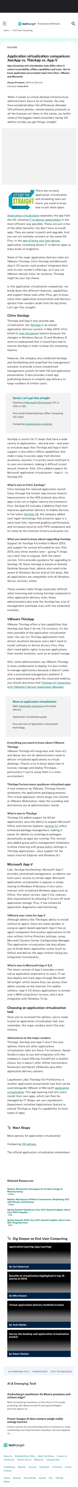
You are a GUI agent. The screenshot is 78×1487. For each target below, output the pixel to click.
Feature (12, 47)
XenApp (35, 324)
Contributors (9, 1467)
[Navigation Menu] (4, 23)
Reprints (22, 1467)
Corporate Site (52, 1460)
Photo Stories (30, 1478)
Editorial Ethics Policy (25, 1456)
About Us (8, 1456)
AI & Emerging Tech (18, 1371)
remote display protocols (38, 424)
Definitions (44, 1467)
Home (6, 30)
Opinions (17, 1478)
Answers (32, 1467)
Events (68, 1467)
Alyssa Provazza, (16, 82)
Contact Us (62, 1456)
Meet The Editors (46, 1456)
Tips (51, 1478)
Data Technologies (61, 1371)
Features (8, 1471)
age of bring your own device (41, 240)
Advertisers (9, 1460)
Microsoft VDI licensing (39, 402)
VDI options (29, 1144)
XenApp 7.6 (31, 514)
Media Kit (38, 1460)
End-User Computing (23, 30)
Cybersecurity (40, 1371)
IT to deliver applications (45, 219)
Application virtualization (23, 215)
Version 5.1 (51, 825)
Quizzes (42, 1478)
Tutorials (59, 1478)
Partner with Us (24, 1460)
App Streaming (29, 333)
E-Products (57, 1467)
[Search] (73, 23)
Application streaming (31, 706)
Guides (7, 1478)
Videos (7, 1481)
